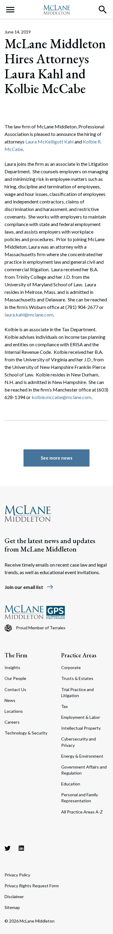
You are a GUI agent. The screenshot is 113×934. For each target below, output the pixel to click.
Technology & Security (26, 732)
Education (70, 783)
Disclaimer (14, 896)
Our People (15, 678)
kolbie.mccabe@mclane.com (61, 397)
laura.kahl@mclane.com (29, 314)
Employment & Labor (80, 717)
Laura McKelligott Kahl (49, 141)
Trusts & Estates (77, 678)
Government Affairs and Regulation (84, 769)
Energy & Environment (82, 756)
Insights (12, 667)
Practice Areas (78, 655)
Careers (12, 722)
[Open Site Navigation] (10, 9)
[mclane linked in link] (21, 848)
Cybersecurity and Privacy (78, 741)
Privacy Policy (17, 874)
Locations (14, 711)
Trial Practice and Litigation (77, 692)
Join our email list (29, 587)
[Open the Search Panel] (102, 9)
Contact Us (15, 689)
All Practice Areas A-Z (82, 811)
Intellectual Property (81, 728)
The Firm (16, 655)
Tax (64, 706)
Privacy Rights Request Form (32, 885)
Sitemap (12, 907)
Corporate (71, 667)
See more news (56, 458)
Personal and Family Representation (79, 797)
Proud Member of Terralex (40, 627)
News (10, 700)
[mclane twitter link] (8, 848)
